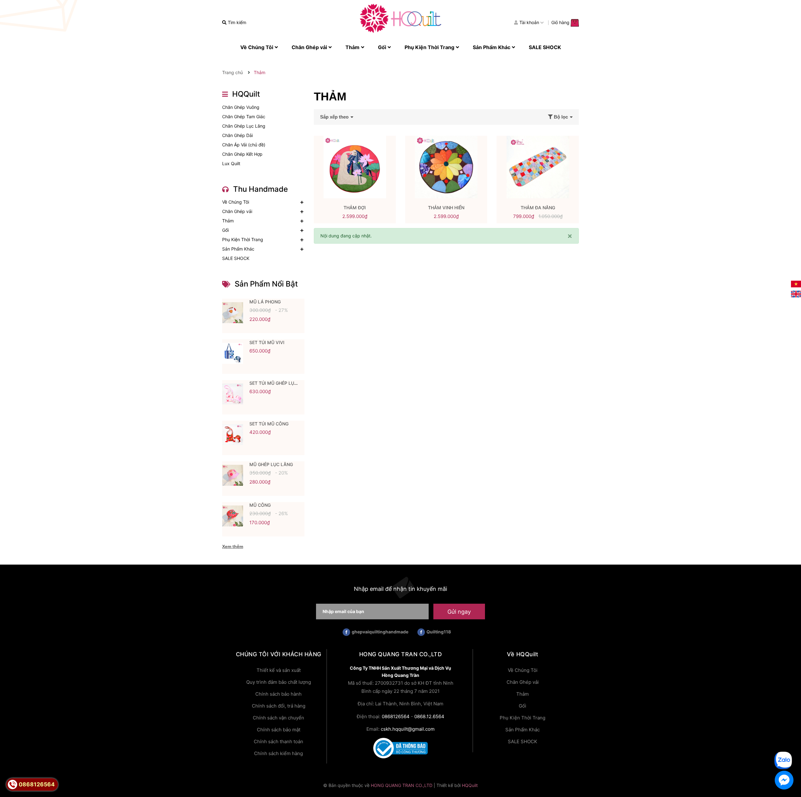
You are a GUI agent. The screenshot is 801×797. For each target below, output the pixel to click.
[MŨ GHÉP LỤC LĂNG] (232, 475)
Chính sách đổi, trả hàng (278, 706)
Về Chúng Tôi (235, 202)
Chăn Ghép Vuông (240, 107)
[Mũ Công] (232, 516)
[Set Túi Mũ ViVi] (232, 353)
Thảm (228, 220)
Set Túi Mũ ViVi (266, 342)
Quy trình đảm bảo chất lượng (278, 682)
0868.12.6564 (429, 716)
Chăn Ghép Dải (237, 135)
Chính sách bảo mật (278, 730)
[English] (796, 293)
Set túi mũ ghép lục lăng (280, 383)
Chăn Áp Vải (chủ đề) (243, 144)
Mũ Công (260, 505)
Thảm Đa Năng (538, 207)
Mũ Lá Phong (265, 301)
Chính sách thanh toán (278, 741)
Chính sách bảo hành (278, 694)
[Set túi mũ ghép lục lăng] (232, 394)
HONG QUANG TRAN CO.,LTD (401, 785)
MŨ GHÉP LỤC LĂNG (271, 464)
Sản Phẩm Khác (238, 248)
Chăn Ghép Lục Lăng (243, 126)
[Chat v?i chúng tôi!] (784, 780)
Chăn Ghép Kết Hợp (242, 154)
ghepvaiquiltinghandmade (380, 631)
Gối (225, 230)
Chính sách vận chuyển (278, 718)
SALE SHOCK (235, 258)
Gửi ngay (459, 611)
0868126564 (396, 716)
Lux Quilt (231, 163)
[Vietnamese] (796, 283)
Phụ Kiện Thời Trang (242, 239)
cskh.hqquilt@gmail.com (408, 729)
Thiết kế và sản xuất (279, 670)
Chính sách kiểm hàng (278, 753)
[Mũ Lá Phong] (232, 313)
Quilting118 (438, 631)
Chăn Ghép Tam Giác (243, 116)
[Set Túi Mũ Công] (232, 435)
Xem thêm (232, 546)
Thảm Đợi (355, 207)
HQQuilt (470, 785)
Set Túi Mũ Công (268, 423)
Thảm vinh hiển (446, 207)
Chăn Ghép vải (237, 211)
